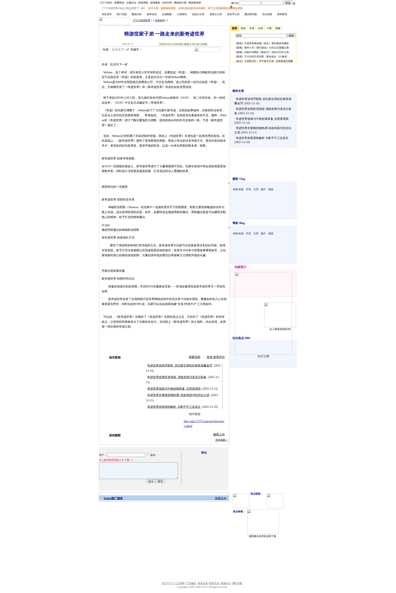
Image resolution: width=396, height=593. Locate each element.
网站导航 (237, 583)
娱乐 (239, 61)
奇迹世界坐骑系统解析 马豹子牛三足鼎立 (174, 406)
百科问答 (167, 2)
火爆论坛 (131, 2)
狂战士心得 (198, 14)
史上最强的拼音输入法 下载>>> (116, 460)
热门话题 (122, 14)
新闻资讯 (282, 14)
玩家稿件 (160, 20)
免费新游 (119, 2)
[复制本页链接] (208, 50)
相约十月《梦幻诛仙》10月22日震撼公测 (266, 47)
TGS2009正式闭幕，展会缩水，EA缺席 (265, 56)
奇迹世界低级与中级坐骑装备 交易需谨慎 (174, 388)
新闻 (239, 43)
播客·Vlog (238, 178)
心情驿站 (182, 14)
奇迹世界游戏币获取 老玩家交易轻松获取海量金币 (179, 365)
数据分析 (137, 14)
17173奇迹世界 (141, 20)
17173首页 (106, 2)
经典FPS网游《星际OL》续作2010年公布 (266, 52)
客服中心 (226, 583)
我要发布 (220, 498)
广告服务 (191, 583)
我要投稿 (194, 357)
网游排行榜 (180, 2)
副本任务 (152, 14)
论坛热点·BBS (241, 338)
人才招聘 (180, 583)
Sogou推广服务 (113, 498)
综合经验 (267, 14)
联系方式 (214, 583)
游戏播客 (155, 2)
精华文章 (238, 91)
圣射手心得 (233, 14)
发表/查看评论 (216, 357)
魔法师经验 (251, 14)
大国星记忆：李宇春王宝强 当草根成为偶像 (268, 61)
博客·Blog (238, 223)
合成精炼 (167, 14)
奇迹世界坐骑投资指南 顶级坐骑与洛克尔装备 (176, 377)
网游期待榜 (195, 2)
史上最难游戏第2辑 (280, 329)
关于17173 (167, 583)
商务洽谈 (203, 583)
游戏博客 (143, 2)
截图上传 (219, 434)
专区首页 (107, 14)
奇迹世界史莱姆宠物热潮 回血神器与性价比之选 (178, 395)
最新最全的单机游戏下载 (262, 536)
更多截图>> (221, 440)
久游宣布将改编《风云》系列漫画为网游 (266, 43)
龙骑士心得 (216, 14)
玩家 (237, 267)
